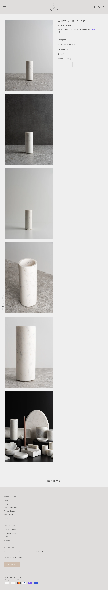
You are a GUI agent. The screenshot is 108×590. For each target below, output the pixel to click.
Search (6, 501)
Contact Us (7, 540)
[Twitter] (68, 59)
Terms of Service (9, 511)
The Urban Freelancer (21, 580)
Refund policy (8, 515)
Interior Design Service (11, 508)
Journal (6, 518)
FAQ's (6, 537)
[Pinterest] (70, 59)
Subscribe (12, 564)
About (6, 504)
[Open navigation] (4, 7)
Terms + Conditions (10, 533)
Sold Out (77, 72)
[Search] (99, 7)
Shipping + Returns (10, 530)
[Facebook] (65, 59)
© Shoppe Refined (13, 577)
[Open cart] (104, 7)
